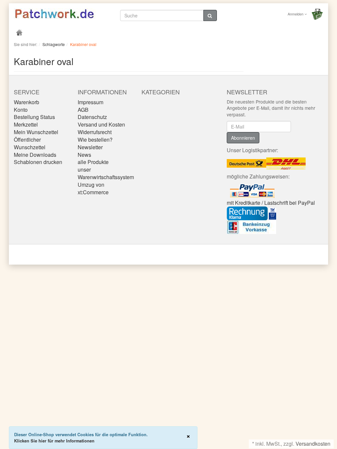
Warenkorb (26, 102)
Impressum (90, 102)
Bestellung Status (34, 117)
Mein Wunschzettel (36, 132)
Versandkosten (313, 443)
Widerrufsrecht (95, 132)
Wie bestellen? (95, 139)
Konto (21, 109)
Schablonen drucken (38, 162)
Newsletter (90, 147)
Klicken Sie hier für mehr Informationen (54, 441)
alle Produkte (93, 162)
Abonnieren (243, 137)
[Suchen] (210, 15)
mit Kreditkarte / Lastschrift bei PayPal (271, 202)
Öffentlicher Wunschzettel (29, 143)
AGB (83, 109)
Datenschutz (92, 117)
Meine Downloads (35, 154)
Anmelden (296, 13)
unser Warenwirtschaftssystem (106, 173)
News (84, 154)
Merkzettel (26, 124)
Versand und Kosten (101, 124)
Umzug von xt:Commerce (93, 188)
